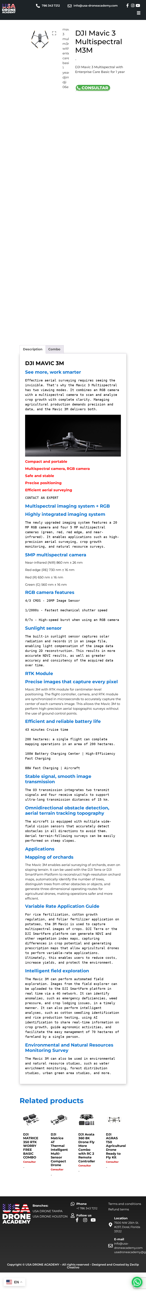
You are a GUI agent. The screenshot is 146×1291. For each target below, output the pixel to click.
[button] (138, 13)
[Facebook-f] (127, 5)
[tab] (32, 349)
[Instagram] (133, 5)
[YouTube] (138, 5)
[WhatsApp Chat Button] (137, 1282)
